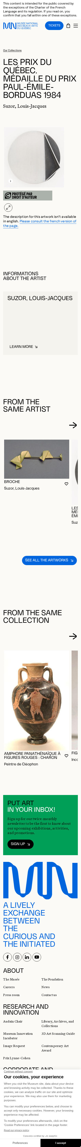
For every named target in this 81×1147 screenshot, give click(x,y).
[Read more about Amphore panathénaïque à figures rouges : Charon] (36, 700)
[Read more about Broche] (36, 459)
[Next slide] (72, 425)
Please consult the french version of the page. (39, 223)
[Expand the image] (8, 207)
